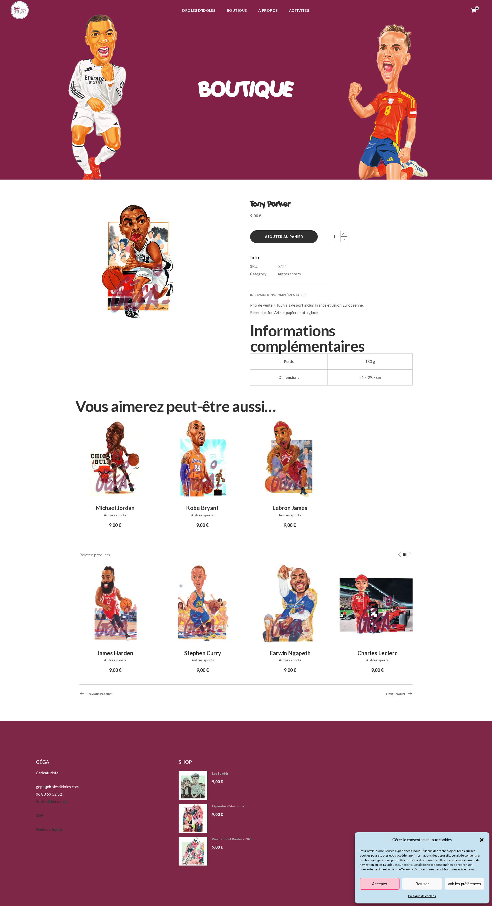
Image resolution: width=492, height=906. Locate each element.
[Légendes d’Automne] (195, 818)
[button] (481, 839)
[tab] (331, 294)
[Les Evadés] (195, 785)
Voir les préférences (464, 884)
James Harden (115, 653)
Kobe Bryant (202, 507)
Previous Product (99, 694)
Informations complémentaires (278, 295)
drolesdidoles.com (51, 801)
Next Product (395, 694)
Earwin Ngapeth (290, 653)
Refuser (422, 884)
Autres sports (289, 274)
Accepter (379, 884)
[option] (115, 619)
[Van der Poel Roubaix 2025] (195, 851)
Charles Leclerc (377, 653)
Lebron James (289, 507)
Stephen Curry (202, 653)
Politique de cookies (422, 896)
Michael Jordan (115, 507)
